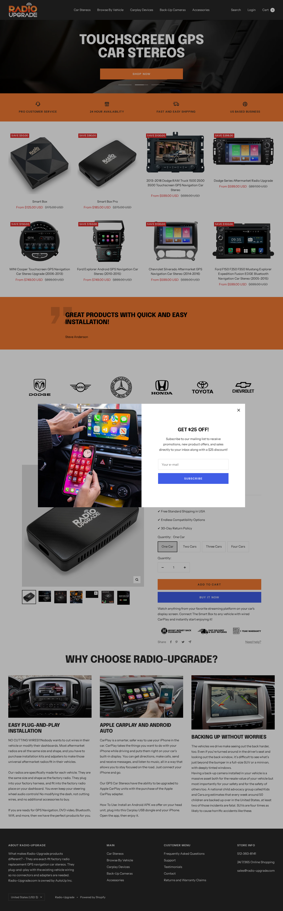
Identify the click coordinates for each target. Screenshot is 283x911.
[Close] (238, 410)
